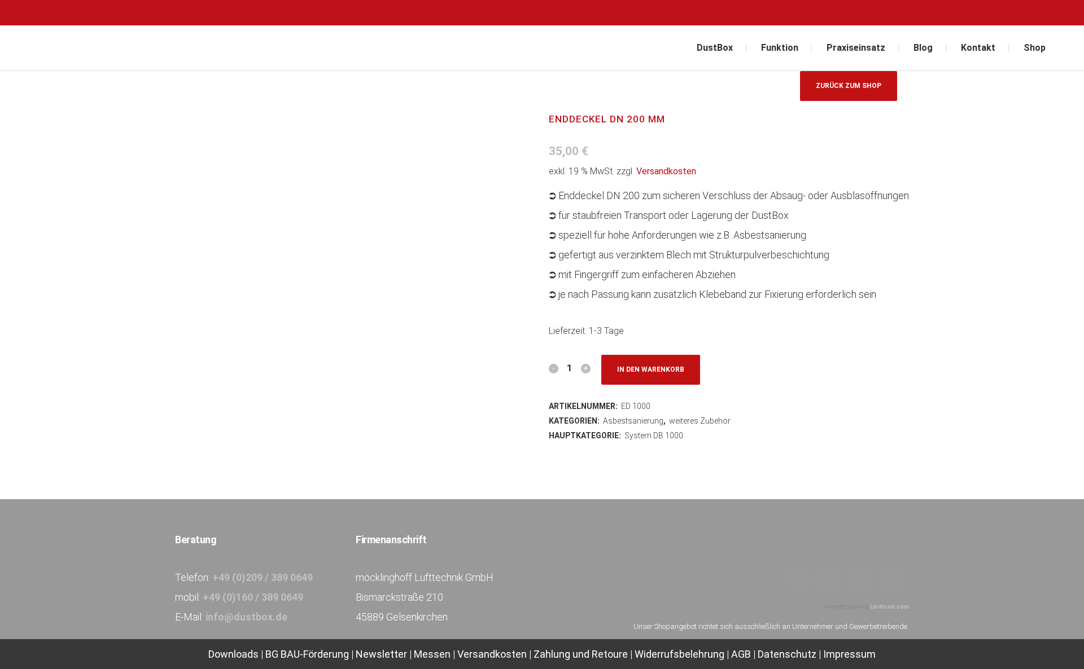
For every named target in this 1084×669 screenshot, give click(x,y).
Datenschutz (787, 654)
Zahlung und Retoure (581, 654)
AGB (741, 654)
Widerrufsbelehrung (679, 654)
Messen (432, 654)
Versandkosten (666, 171)
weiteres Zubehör (700, 420)
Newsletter (381, 654)
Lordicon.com (889, 607)
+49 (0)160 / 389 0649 (253, 597)
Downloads (234, 654)
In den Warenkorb (650, 369)
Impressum (849, 654)
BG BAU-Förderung (307, 654)
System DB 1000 (653, 435)
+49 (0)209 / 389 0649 (262, 577)
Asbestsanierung (633, 420)
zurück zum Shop (848, 86)
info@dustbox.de (246, 617)
